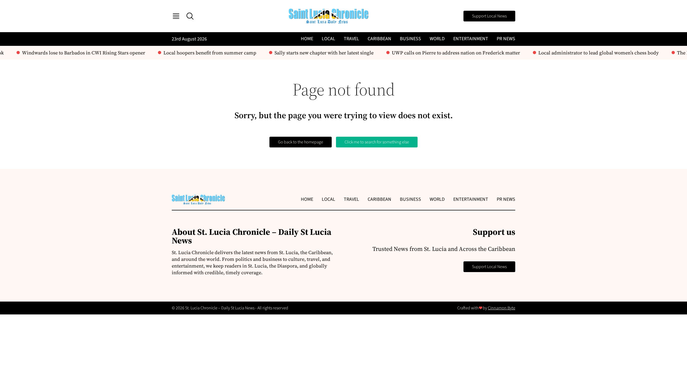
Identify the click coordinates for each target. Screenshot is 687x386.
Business (410, 38)
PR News (506, 38)
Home (307, 38)
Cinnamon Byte (501, 308)
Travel (351, 38)
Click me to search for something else (377, 142)
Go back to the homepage (300, 142)
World (437, 38)
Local (328, 38)
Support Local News (489, 16)
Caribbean (379, 38)
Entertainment (470, 38)
